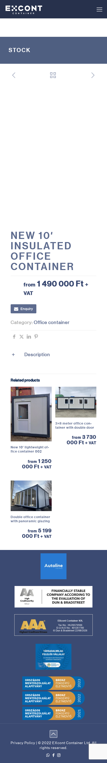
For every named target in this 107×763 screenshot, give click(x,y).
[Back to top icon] (53, 734)
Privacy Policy (23, 743)
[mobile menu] (99, 9)
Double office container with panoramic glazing (30, 519)
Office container (52, 322)
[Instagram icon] (59, 755)
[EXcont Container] (24, 9)
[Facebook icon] (54, 755)
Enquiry (27, 309)
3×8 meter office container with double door (74, 425)
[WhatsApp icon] (48, 755)
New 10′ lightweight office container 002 (30, 449)
